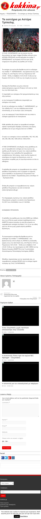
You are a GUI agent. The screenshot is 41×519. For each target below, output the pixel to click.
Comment (6, 402)
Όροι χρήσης (4, 506)
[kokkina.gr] (20, 5)
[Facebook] (2, 457)
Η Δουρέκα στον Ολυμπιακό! (28, 298)
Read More (24, 516)
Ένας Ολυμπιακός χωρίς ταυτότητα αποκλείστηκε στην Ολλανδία (15, 329)
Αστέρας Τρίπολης (11, 270)
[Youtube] (9, 457)
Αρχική (2, 14)
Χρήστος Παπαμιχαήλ (10, 25)
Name (4, 420)
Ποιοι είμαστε (4, 503)
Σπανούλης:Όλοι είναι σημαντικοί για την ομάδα (11, 294)
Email (4, 426)
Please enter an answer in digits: (12, 438)
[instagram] (13, 457)
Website (4, 432)
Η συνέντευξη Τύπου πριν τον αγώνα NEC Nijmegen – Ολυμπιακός (18, 357)
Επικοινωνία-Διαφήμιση (7, 504)
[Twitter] (6, 457)
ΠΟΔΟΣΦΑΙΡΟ (11, 14)
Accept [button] (17, 516)
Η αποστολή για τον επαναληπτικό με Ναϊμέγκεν (20, 383)
